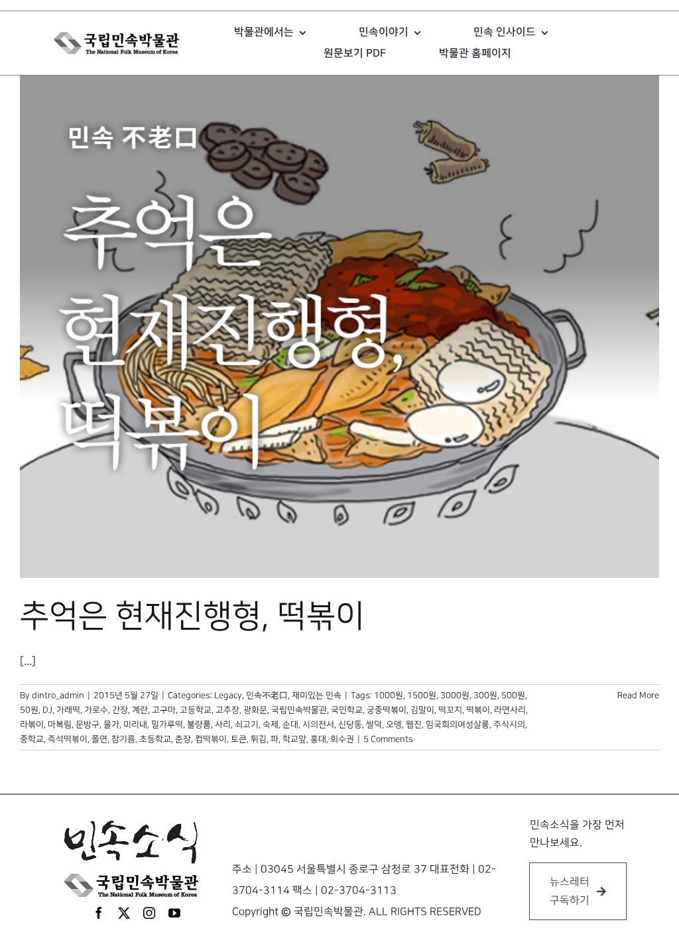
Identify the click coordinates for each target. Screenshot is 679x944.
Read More (638, 695)
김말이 (422, 710)
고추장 (227, 710)
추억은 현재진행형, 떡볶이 (192, 616)
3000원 (454, 695)
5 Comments (387, 739)
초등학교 (155, 739)
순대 (290, 724)
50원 (29, 710)
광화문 (255, 710)
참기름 (123, 739)
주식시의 (509, 724)
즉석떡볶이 (68, 739)
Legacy (228, 695)
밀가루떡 (167, 724)
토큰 (239, 739)
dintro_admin (58, 695)
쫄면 (99, 739)
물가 (111, 724)
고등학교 (196, 710)
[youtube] (174, 913)
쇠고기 (247, 724)
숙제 (270, 724)
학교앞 (294, 739)
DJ (47, 710)
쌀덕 (374, 724)
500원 (513, 695)
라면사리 (510, 710)
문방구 (87, 724)
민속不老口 (267, 695)
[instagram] (149, 913)
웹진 (414, 724)
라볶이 (32, 724)
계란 (140, 710)
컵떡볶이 (211, 739)
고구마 (164, 710)
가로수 (96, 710)
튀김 (259, 739)
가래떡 (68, 710)
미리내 (135, 724)
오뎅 (394, 724)
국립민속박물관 (299, 710)
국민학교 (347, 710)
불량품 (199, 724)
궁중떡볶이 (386, 710)
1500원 (421, 695)
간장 (120, 710)
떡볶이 (478, 710)
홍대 (318, 739)
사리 (223, 724)
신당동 (350, 724)
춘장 (183, 739)
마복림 (60, 724)
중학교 (32, 739)
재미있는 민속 (316, 695)
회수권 (342, 739)
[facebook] (99, 913)
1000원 (388, 695)
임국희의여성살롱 (457, 724)
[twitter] (124, 913)
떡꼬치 (450, 710)
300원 (485, 695)
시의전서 (318, 724)
